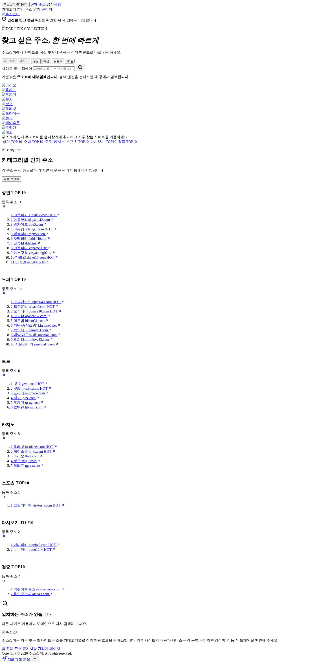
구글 (36, 61)
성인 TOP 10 (12, 142)
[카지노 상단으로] (4, 439)
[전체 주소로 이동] (3, 25)
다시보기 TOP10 (103, 142)
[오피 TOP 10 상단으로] (4, 294)
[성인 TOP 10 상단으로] (4, 207)
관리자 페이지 (49, 649)
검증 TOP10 (127, 142)
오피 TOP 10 (33, 142)
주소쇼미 (9, 61)
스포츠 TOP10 (78, 142)
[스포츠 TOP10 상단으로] (4, 497)
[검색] (80, 67)
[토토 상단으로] (4, 376)
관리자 (47, 9)
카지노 (59, 142)
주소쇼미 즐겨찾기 (16, 4)
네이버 (24, 61)
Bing (70, 61)
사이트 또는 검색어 (17, 68)
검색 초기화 (11, 179)
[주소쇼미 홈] (11, 14)
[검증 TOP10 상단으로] (4, 581)
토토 (48, 142)
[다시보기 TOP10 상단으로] (4, 537)
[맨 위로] (35, 659)
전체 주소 (38, 4)
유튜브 (58, 61)
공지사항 (54, 4)
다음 (46, 61)
